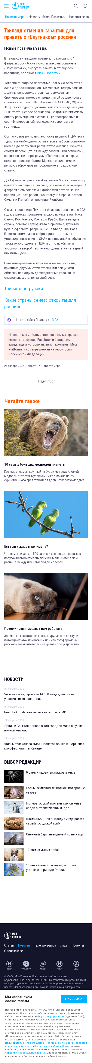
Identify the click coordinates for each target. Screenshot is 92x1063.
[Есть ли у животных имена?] (46, 514)
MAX (55, 319)
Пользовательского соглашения (25, 1043)
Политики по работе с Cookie (52, 1046)
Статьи (9, 945)
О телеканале (13, 951)
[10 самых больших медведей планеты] (46, 432)
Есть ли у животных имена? (26, 546)
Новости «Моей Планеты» (47, 17)
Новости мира (14, 17)
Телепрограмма (45, 945)
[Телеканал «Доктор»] (43, 965)
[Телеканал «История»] (59, 965)
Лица (63, 945)
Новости (14, 679)
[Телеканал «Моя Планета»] (20, 5)
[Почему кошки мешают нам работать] (46, 596)
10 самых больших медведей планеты (34, 464)
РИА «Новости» (48, 73)
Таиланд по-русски (23, 288)
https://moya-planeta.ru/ (52, 1016)
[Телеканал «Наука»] (9, 965)
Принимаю (74, 999)
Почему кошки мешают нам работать (33, 628)
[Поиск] (75, 6)
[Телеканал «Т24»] (76, 965)
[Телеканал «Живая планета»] (26, 965)
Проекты (77, 945)
